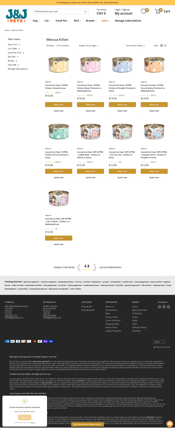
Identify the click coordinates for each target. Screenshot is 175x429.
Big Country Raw (139, 310)
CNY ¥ (157, 342)
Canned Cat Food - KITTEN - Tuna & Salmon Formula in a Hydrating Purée (153, 88)
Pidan (134, 324)
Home (7, 30)
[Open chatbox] (169, 424)
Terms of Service (113, 320)
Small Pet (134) (15, 52)
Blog (108, 313)
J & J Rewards (111, 310)
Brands (90, 20)
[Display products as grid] (161, 45)
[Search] (85, 11)
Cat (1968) (12, 48)
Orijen (135, 317)
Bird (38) (12, 56)
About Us (110, 306)
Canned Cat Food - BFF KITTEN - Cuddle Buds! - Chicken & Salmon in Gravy (90, 155)
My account (123, 13)
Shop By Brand (88, 310)
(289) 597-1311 (11, 315)
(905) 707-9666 (49, 315)
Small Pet (61, 20)
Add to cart (58, 104)
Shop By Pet (86, 306)
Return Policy (112, 327)
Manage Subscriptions (128, 20)
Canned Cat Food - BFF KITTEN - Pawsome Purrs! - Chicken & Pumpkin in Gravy (154, 155)
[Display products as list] (165, 45)
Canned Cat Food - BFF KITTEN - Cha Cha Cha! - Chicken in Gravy (122, 155)
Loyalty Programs (113, 331)
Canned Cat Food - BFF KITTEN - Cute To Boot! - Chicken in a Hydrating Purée (58, 221)
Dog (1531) (13, 44)
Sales (105, 20)
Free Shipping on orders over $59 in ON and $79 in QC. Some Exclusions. (88, 2)
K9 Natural (137, 313)
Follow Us (162, 302)
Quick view (58, 111)
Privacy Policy (112, 317)
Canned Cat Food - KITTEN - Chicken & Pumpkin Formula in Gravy (122, 88)
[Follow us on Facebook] (159, 306)
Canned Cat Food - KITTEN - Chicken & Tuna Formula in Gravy (57, 155)
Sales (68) (12, 64)
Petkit (134, 320)
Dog (35, 20)
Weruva (48, 82)
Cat (47, 20)
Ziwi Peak (136, 331)
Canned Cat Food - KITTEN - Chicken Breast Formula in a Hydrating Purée (89, 88)
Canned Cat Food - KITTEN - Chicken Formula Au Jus (57, 86)
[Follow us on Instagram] (164, 306)
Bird (76, 20)
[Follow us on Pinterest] (168, 306)
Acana (135, 306)
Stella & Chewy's (139, 327)
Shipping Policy (112, 324)
